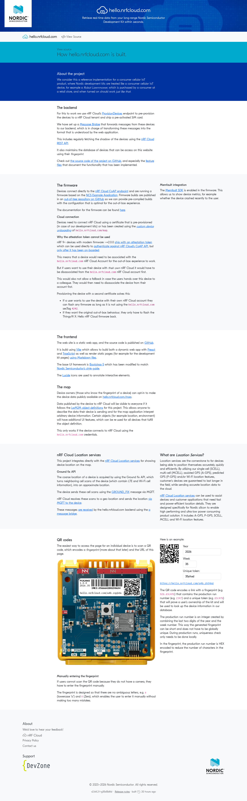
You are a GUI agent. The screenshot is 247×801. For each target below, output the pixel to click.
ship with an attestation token (133, 242)
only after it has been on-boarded (78, 250)
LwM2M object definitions (87, 407)
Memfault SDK (174, 190)
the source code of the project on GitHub (95, 161)
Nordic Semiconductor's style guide (78, 368)
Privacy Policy (31, 740)
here (122, 210)
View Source (73, 36)
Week (186, 558)
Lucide (66, 375)
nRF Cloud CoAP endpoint (111, 191)
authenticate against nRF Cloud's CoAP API (121, 246)
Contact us (29, 746)
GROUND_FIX (120, 492)
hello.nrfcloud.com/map (117, 397)
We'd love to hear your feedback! (43, 729)
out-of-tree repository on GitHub (84, 199)
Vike (78, 349)
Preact (151, 349)
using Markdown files (83, 357)
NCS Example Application (102, 195)
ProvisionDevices (112, 113)
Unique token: (191, 571)
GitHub (148, 342)
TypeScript (69, 353)
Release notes (122, 791)
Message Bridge (90, 124)
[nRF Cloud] (32, 735)
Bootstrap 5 (97, 364)
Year (185, 546)
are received (85, 509)
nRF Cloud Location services (122, 461)
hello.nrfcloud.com (43, 37)
